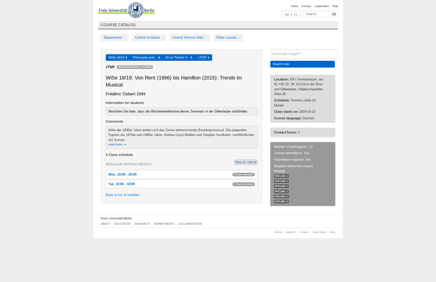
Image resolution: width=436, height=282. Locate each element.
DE (287, 14)
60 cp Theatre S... (178, 57)
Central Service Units (189, 37)
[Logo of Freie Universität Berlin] (126, 10)
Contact (306, 6)
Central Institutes (148, 37)
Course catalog (118, 25)
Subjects (311, 13)
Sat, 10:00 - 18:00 (180, 184)
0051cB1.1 (281, 176)
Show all (240, 162)
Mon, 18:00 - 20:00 (180, 174)
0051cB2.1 (281, 181)
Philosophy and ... (146, 57)
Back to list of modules (123, 195)
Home (294, 6)
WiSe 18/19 (117, 57)
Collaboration (190, 223)
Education (122, 223)
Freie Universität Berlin (116, 218)
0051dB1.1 (281, 191)
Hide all (252, 162)
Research (142, 223)
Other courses (227, 37)
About (105, 223)
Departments (113, 37)
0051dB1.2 (281, 196)
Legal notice (321, 6)
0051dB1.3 (281, 201)
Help (335, 6)
